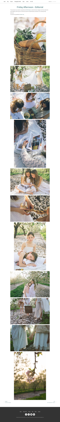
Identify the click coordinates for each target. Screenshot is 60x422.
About (23, 1)
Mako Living (22, 14)
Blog (7, 1)
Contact (27, 1)
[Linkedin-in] (34, 414)
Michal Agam (29, 9)
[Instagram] (29, 414)
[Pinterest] (31, 414)
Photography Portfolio (17, 1)
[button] (32, 1)
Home (4, 1)
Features (11, 1)
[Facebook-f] (26, 414)
